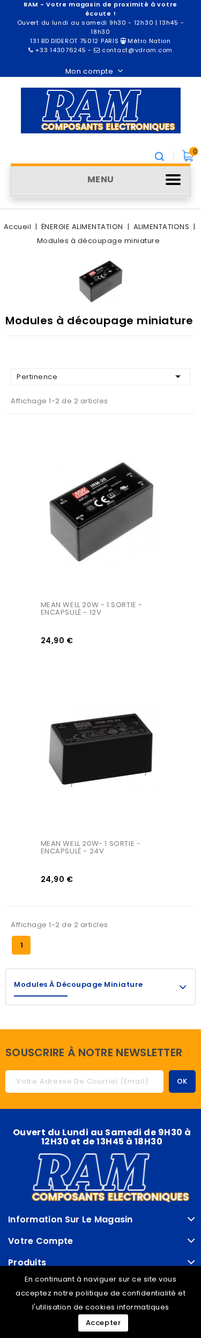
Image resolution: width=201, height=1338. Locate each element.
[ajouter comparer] (61, 429)
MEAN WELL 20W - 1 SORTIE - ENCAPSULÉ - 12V (93, 608)
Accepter (103, 1323)
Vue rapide (61, 451)
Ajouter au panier (61, 473)
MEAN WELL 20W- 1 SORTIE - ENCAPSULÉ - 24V (92, 847)
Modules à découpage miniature (78, 984)
